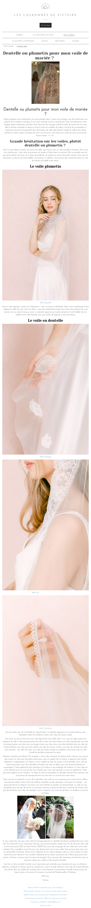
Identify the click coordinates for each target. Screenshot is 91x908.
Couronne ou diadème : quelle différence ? (45, 902)
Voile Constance (45, 728)
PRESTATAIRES (60, 41)
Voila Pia (35, 593)
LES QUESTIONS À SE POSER (43, 35)
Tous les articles (45, 905)
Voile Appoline (45, 303)
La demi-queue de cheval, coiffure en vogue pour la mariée (45, 898)
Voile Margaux (45, 457)
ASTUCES (44, 41)
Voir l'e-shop (45, 25)
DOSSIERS (75, 41)
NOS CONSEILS (69, 35)
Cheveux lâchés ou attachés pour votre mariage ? (45, 888)
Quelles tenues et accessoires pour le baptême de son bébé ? (45, 895)
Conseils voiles (22, 46)
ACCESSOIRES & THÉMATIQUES (23, 41)
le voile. (51, 136)
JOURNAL (19, 35)
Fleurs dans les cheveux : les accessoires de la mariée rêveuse (45, 891)
